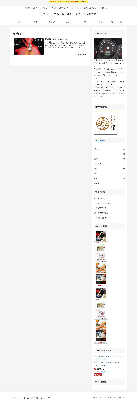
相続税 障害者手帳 (101, 213)
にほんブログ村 (100, 359)
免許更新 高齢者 (100, 218)
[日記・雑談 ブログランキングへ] (99, 369)
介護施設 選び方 (100, 208)
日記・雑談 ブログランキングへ (102, 371)
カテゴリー (100, 140)
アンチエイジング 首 (102, 203)
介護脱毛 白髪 (99, 198)
